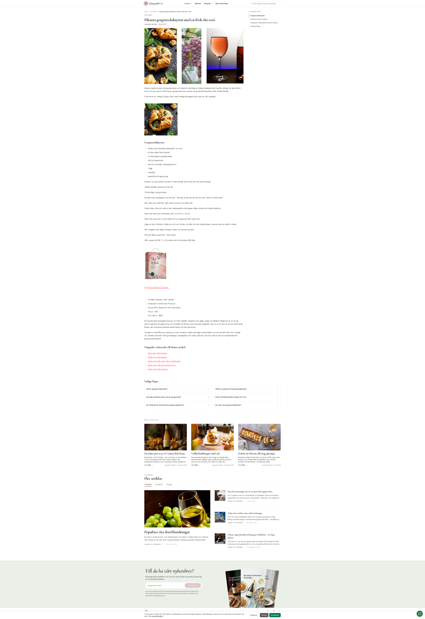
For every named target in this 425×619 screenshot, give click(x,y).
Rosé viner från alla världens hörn (162, 365)
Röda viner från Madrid (157, 357)
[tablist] (212, 485)
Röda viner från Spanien (158, 369)
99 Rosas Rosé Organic (156, 287)
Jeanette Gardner (150, 24)
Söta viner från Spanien (157, 353)
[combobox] (266, 4)
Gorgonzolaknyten (257, 16)
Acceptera (275, 615)
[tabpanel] (212, 521)
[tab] (148, 484)
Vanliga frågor (255, 26)
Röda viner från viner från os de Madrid (164, 361)
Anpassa (253, 615)
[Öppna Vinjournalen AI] (420, 614)
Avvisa (264, 615)
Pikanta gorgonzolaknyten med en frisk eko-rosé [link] (175, 11)
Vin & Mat (153, 11)
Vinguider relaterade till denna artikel (263, 23)
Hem (145, 11)
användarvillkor (157, 616)
